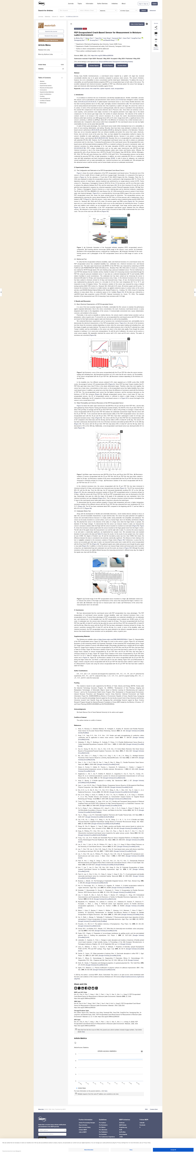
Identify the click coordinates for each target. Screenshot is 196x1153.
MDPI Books (122, 1125)
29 (101, 138)
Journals (71, 3)
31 (105, 138)
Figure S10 (128, 548)
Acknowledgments (45, 98)
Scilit (80, 733)
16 (93, 101)
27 (97, 138)
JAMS (121, 1137)
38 (84, 148)
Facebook (142, 1125)
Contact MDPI (83, 1130)
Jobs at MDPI (82, 1132)
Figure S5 (78, 424)
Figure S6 (81, 428)
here (83, 1032)
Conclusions (43, 90)
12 (86, 101)
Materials (47, 16)
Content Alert (154, 1109)
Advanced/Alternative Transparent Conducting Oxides (116, 61)
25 (111, 130)
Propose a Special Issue (51, 40)
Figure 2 (122, 323)
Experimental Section (46, 85)
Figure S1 (77, 207)
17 (95, 101)
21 (94, 130)
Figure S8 (88, 508)
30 (103, 138)
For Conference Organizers (107, 1137)
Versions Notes (121, 65)
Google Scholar (131, 731)
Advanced (153, 10)
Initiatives (115, 3)
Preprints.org (123, 1127)
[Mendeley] (96, 989)
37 (82, 148)
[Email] (75, 989)
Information (89, 3)
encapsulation (119, 88)
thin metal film (94, 88)
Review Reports (108, 65)
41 (115, 185)
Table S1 (100, 534)
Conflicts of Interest (45, 100)
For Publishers (103, 1132)
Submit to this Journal (51, 31)
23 (98, 130)
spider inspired (105, 88)
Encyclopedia (123, 1134)
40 (113, 158)
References (43, 103)
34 (77, 148)
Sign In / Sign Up (143, 3)
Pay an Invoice (83, 1125)
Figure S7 (78, 492)
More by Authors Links (45, 54)
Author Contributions (45, 94)
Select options (43, 1130)
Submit (155, 4)
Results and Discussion (46, 88)
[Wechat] (89, 989)
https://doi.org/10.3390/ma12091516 (102, 55)
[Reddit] (93, 989)
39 (112, 158)
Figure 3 (79, 405)
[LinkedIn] (82, 989)
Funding (42, 96)
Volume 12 (55, 16)
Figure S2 (105, 211)
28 (99, 138)
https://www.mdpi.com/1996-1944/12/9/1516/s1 (113, 639)
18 (127, 104)
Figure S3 (120, 292)
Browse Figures (94, 65)
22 (96, 130)
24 (109, 130)
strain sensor (85, 88)
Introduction (43, 83)
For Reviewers (103, 1125)
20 (92, 130)
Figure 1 (79, 173)
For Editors (102, 1127)
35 (79, 148)
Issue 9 (62, 16)
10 (82, 101)
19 (103, 124)
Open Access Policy (85, 1127)
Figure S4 (124, 398)
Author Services (102, 3)
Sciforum (122, 1123)
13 (88, 101)
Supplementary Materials (47, 92)
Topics (80, 3)
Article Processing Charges (87, 1123)
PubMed (85, 733)
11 (84, 101)
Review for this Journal (51, 36)
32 (106, 138)
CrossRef (141, 731)
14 (89, 101)
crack (112, 88)
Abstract (42, 81)
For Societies (103, 1134)
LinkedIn (142, 1123)
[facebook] (86, 989)
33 (75, 148)
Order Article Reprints (137, 24)
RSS (146, 1109)
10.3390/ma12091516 (72, 16)
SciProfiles (122, 1132)
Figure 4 (135, 526)
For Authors (102, 1123)
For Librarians (103, 1130)
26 (95, 138)
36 (80, 148)
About (123, 3)
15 (91, 101)
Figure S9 (121, 540)
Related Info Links (44, 50)
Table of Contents (44, 78)
